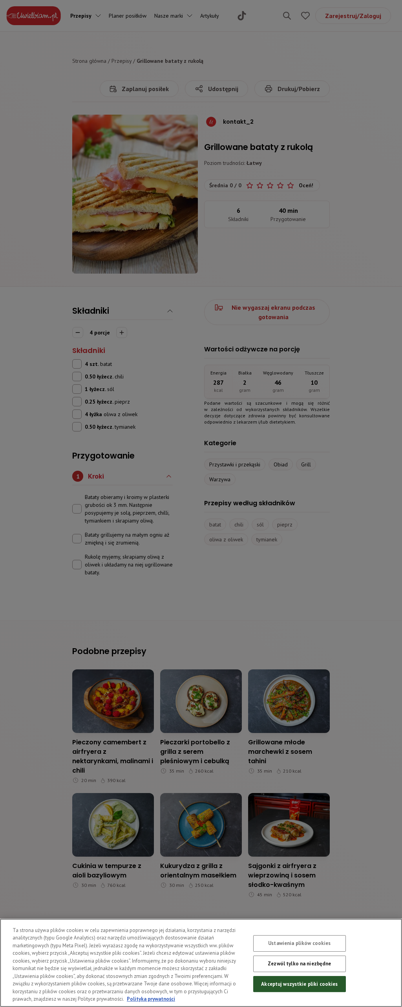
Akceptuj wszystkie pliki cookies (299, 984)
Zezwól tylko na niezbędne (299, 963)
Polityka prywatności (151, 999)
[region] (201, 963)
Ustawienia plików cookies (299, 943)
